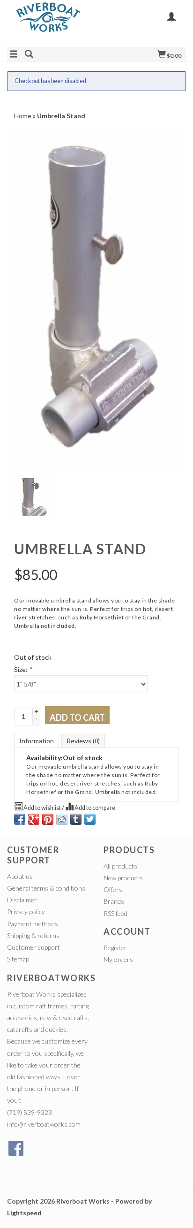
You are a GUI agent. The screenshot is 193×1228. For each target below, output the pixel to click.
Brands (114, 901)
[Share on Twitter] (90, 819)
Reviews (83, 741)
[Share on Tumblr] (76, 819)
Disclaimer (22, 900)
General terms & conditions (46, 888)
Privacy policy (26, 911)
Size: (23, 669)
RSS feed (115, 913)
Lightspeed (24, 1213)
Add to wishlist (42, 807)
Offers (113, 889)
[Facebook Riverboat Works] (15, 1148)
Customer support (33, 947)
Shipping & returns (33, 935)
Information (36, 741)
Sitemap (18, 959)
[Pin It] (47, 819)
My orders (118, 959)
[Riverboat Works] (51, 22)
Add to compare (94, 807)
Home (22, 116)
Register (115, 948)
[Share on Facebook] (19, 819)
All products (120, 866)
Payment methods (32, 924)
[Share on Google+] (33, 819)
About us (20, 876)
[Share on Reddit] (61, 819)
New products (123, 878)
